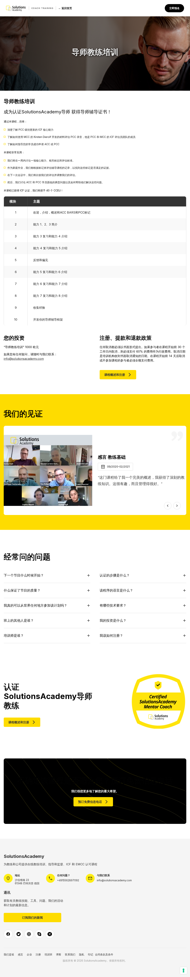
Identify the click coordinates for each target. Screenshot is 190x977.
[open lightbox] (48, 470)
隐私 (81, 954)
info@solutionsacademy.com (24, 359)
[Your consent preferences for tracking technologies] (183, 970)
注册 (38, 954)
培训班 (48, 954)
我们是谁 (9, 954)
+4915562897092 (68, 880)
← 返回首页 (65, 8)
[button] (167, 505)
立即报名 (174, 8)
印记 (90, 954)
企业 (29, 954)
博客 (58, 954)
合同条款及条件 (104, 954)
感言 (20, 954)
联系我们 (70, 954)
